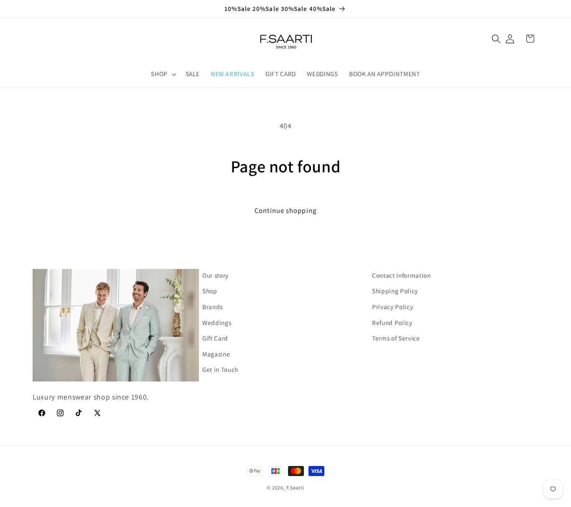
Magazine (216, 354)
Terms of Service (396, 338)
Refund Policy (392, 322)
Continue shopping (285, 210)
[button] (496, 38)
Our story (215, 275)
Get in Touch (220, 369)
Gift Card (215, 338)
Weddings (216, 322)
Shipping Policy (395, 291)
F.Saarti (295, 487)
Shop (209, 291)
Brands (212, 306)
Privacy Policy (392, 306)
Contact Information (401, 275)
